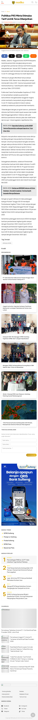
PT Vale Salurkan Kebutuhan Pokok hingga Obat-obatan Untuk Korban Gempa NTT (18, 278)
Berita (8, 11)
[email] (19, 56)
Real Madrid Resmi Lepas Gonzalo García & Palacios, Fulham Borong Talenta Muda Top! (21, 649)
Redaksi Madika (8, 22)
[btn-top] (33, 715)
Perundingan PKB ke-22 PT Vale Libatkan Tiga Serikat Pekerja (18, 561)
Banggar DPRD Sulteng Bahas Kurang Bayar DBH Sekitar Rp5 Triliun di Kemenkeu (18, 366)
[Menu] (2, 2)
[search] (32, 2)
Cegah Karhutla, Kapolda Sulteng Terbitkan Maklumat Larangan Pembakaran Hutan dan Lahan (17, 308)
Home (2, 11)
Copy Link (33, 55)
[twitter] (12, 56)
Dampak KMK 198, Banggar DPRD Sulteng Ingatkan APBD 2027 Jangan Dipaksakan (16, 337)
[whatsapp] (26, 56)
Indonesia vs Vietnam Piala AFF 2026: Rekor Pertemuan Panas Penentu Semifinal (22, 669)
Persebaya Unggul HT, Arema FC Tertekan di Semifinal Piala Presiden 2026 (22, 639)
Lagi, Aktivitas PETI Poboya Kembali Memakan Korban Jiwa (19, 579)
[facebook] (4, 56)
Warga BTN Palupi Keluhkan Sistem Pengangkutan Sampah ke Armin (19, 587)
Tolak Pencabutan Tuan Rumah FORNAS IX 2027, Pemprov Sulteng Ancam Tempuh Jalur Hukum (21, 659)
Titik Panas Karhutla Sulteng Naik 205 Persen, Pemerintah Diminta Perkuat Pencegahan (17, 423)
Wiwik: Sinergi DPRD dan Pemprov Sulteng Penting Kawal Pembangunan (16, 395)
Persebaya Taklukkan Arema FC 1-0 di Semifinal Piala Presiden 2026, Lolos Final (18, 631)
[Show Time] (31, 22)
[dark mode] (36, 2)
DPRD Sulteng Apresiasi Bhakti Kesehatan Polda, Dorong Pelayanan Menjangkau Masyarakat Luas (20, 596)
